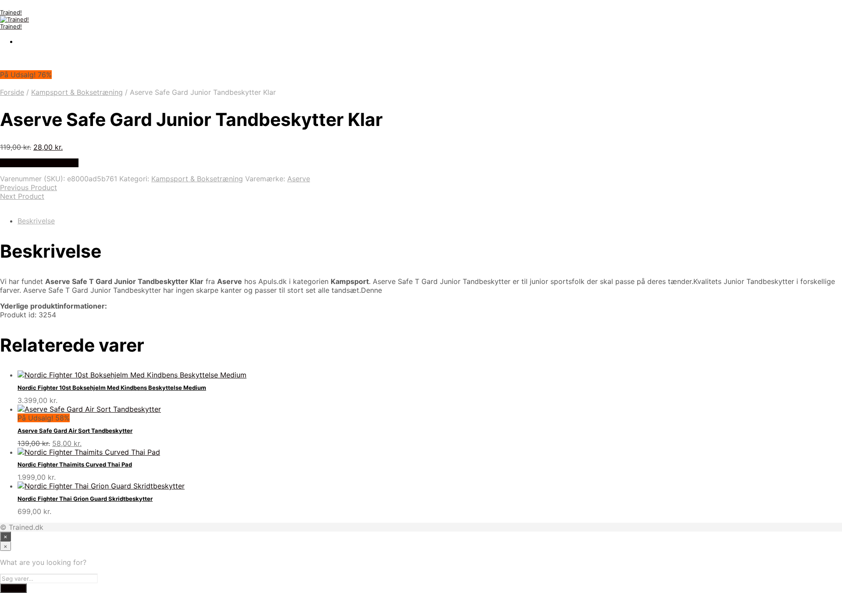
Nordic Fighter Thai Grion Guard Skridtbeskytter (85, 498)
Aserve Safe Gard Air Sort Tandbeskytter (75, 430)
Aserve (298, 178)
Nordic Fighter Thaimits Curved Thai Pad (75, 464)
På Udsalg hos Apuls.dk (39, 162)
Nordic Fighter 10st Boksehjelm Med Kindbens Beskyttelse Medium (112, 387)
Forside (12, 92)
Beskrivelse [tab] (36, 220)
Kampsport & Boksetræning (77, 92)
